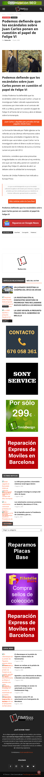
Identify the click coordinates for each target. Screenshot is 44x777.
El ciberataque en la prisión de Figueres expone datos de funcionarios (26, 656)
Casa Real (17, 232)
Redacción (8, 40)
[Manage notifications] (39, 772)
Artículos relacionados (13, 281)
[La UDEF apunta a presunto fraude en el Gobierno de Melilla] (7, 316)
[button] (3, 9)
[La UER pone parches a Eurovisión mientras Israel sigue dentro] (7, 488)
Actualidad (10, 14)
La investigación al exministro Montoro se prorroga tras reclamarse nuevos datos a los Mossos (28, 301)
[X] (9, 45)
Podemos (33, 232)
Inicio (3, 14)
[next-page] (7, 321)
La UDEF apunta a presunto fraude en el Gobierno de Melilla (27, 313)
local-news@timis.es (26, 752)
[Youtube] (28, 766)
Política (5, 292)
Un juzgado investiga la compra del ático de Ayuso (27, 288)
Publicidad (38, 774)
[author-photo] (22, 266)
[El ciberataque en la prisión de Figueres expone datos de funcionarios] (7, 660)
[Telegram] (19, 45)
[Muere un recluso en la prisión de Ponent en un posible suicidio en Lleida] (7, 671)
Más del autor (33, 281)
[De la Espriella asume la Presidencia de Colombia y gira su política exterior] (7, 519)
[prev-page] (3, 321)
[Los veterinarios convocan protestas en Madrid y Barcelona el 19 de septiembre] (7, 509)
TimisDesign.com (28, 774)
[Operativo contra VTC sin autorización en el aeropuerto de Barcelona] (7, 701)
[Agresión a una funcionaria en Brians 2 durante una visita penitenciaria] (7, 681)
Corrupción (25, 232)
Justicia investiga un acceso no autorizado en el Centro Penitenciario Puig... (26, 688)
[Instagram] (16, 766)
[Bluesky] (33, 766)
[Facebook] (4, 45)
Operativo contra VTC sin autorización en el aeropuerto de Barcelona (27, 699)
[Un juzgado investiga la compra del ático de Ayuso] (7, 289)
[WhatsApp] (14, 45)
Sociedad (18, 14)
